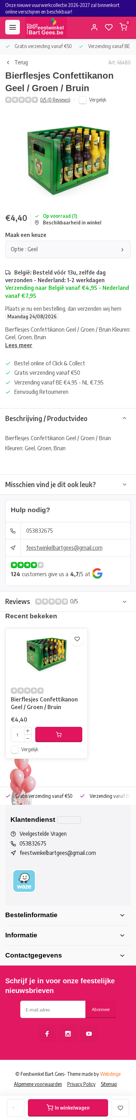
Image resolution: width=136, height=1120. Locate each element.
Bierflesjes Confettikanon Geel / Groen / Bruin (44, 703)
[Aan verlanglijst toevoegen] (77, 639)
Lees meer (18, 345)
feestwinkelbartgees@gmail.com (64, 547)
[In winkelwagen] (58, 734)
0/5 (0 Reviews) (55, 100)
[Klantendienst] (69, 820)
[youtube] (89, 1033)
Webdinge (110, 1074)
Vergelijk (97, 100)
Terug (21, 62)
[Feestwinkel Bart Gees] (46, 27)
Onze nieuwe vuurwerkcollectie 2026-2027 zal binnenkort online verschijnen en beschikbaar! (62, 8)
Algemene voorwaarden (38, 1084)
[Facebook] (47, 1033)
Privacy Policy (81, 1084)
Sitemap (109, 1084)
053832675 (39, 530)
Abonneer (101, 1009)
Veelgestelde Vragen (43, 833)
